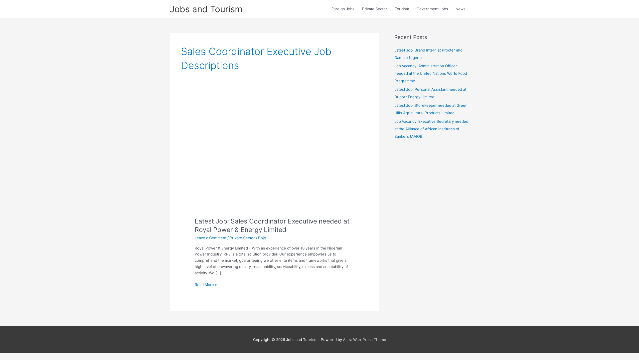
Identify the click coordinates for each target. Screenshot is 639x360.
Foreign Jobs (342, 8)
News (461, 8)
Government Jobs (432, 8)
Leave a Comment (210, 238)
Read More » (206, 285)
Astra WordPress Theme (364, 339)
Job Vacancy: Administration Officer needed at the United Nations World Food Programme (430, 73)
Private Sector (374, 8)
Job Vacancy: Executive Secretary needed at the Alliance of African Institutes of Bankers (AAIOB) (431, 129)
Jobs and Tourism (206, 9)
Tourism (402, 8)
